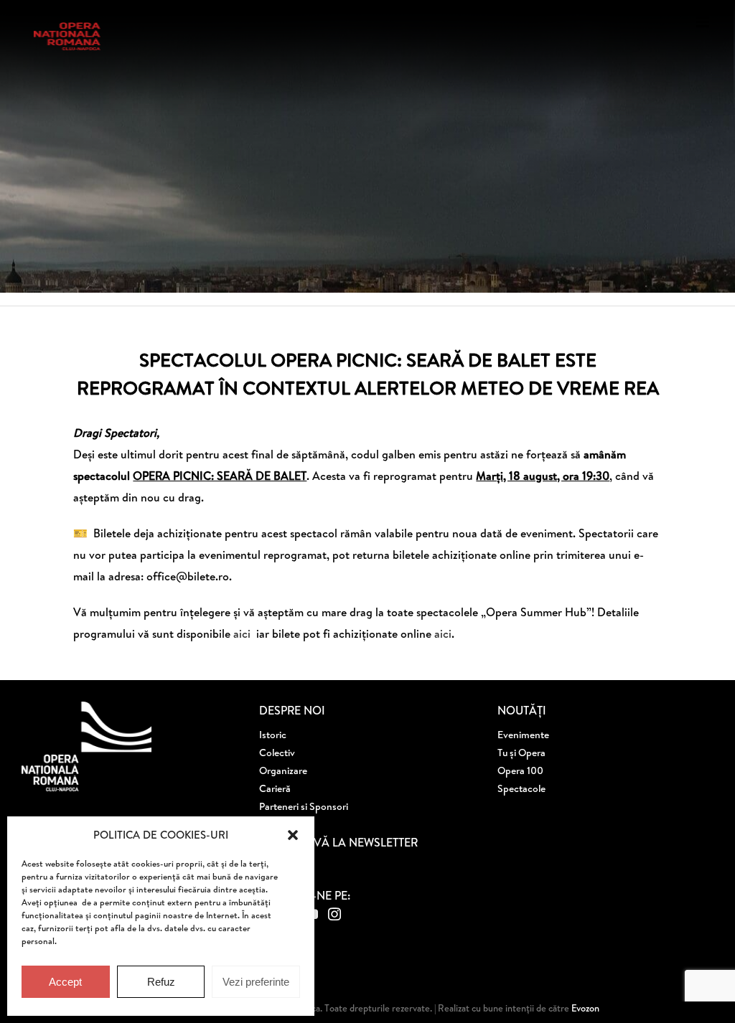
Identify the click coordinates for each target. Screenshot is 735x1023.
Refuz (161, 982)
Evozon (584, 1007)
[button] (293, 835)
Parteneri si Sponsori (303, 806)
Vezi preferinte (256, 982)
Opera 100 (520, 770)
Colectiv (277, 752)
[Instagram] (334, 914)
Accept (65, 982)
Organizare (283, 770)
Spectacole (521, 788)
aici (243, 633)
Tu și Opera (521, 752)
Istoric (272, 734)
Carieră (275, 788)
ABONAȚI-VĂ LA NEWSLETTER (338, 842)
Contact (277, 824)
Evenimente (523, 734)
